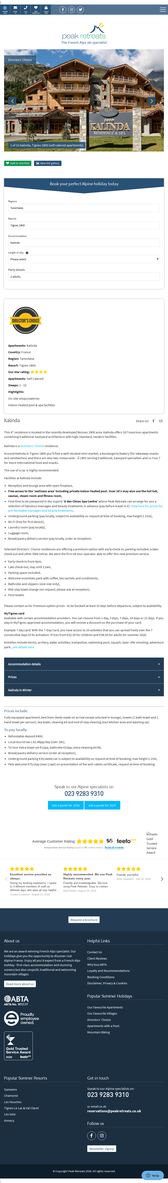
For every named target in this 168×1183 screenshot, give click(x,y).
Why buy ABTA (97, 964)
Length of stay (16, 252)
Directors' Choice (32, 446)
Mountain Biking (98, 1032)
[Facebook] (153, 421)
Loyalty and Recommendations (108, 971)
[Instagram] (102, 1135)
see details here (23, 647)
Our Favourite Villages (102, 1013)
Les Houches (13, 1102)
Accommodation (17, 236)
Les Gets (10, 1114)
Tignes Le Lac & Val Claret (21, 1108)
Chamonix (11, 1095)
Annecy (9, 1120)
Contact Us (94, 952)
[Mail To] (161, 421)
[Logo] (84, 31)
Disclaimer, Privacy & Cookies (107, 983)
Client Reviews (97, 958)
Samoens (10, 1089)
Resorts (12, 218)
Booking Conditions (101, 977)
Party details (16, 270)
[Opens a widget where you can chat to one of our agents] (152, 1176)
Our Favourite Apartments (105, 1007)
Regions (12, 201)
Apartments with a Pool (103, 1026)
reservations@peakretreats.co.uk (114, 1111)
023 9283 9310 (84, 794)
